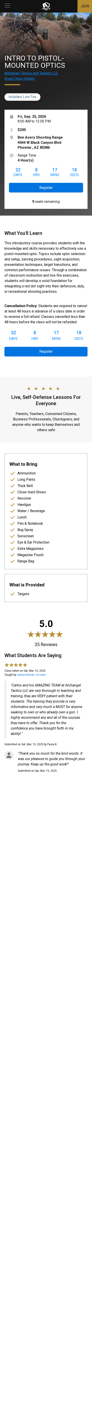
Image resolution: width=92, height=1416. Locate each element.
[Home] (46, 6)
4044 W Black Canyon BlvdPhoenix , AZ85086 (40, 142)
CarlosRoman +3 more (31, 674)
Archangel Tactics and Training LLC (31, 73)
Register (46, 188)
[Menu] (7, 6)
